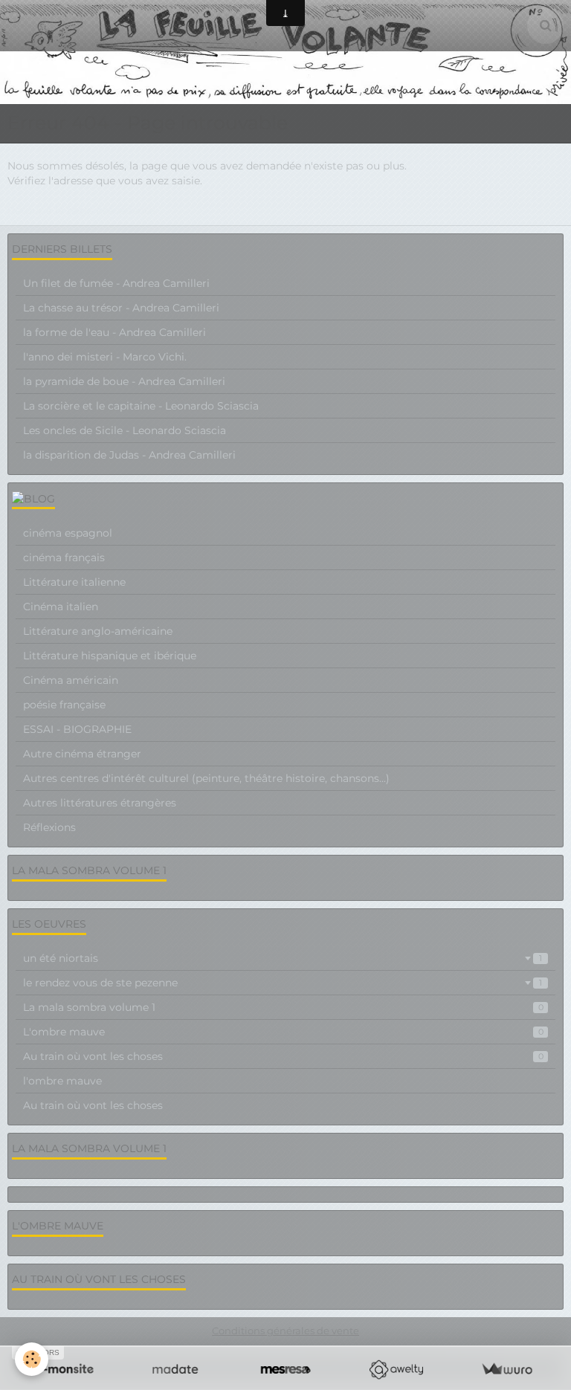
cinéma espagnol (67, 533)
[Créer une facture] (506, 1370)
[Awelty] (395, 1370)
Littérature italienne (74, 582)
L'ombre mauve (283, 1031)
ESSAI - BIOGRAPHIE (77, 729)
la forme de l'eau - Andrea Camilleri (114, 332)
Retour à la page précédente (81, 210)
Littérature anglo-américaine (97, 631)
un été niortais (282, 958)
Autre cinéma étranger (82, 753)
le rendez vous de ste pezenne (282, 982)
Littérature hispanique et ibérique (109, 655)
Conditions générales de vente (285, 1330)
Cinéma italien (60, 606)
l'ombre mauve (62, 1080)
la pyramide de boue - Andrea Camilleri (124, 381)
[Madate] (175, 1370)
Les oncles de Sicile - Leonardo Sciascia (124, 430)
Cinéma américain (70, 680)
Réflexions (49, 827)
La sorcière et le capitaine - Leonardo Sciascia (141, 406)
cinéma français (64, 557)
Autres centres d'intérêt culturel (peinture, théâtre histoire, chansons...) (206, 778)
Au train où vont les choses (283, 1056)
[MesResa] (285, 1370)
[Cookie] (31, 1359)
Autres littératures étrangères (99, 802)
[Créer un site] (64, 1370)
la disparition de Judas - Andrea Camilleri (129, 455)
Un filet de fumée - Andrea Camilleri (116, 283)
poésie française (64, 704)
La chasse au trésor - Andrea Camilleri (121, 307)
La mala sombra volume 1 (283, 1007)
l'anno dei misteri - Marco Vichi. (105, 356)
